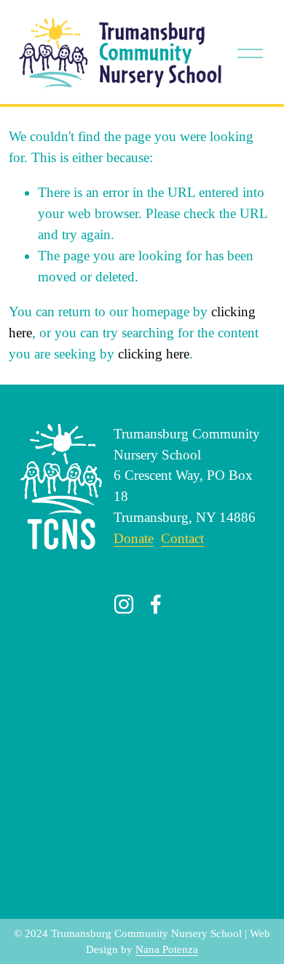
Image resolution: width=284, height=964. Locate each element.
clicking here (153, 353)
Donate (134, 538)
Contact (182, 538)
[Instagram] (124, 604)
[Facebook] (156, 604)
